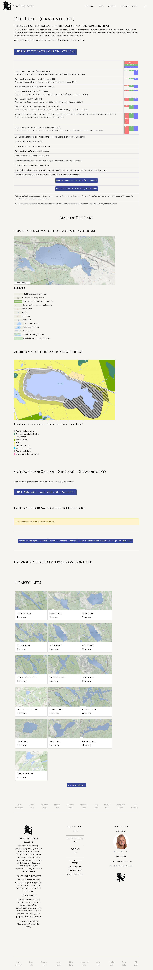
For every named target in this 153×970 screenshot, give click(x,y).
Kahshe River (44, 146)
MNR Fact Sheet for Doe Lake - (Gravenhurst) (76, 180)
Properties (89, 6)
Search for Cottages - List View (62, 541)
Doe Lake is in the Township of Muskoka (32, 151)
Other (134, 6)
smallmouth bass (63, 170)
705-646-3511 (121, 856)
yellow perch (101, 170)
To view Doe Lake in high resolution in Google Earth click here (105, 541)
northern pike (47, 170)
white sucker (61, 175)
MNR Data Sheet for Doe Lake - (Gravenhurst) (76, 188)
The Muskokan (75, 870)
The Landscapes (75, 867)
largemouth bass (81, 170)
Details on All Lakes (76, 785)
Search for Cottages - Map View (33, 541)
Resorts (124, 6)
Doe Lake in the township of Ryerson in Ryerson (75, 26)
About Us (112, 6)
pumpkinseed (73, 175)
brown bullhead (48, 175)
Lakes (101, 6)
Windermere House (75, 874)
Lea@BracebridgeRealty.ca (121, 861)
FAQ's (75, 852)
